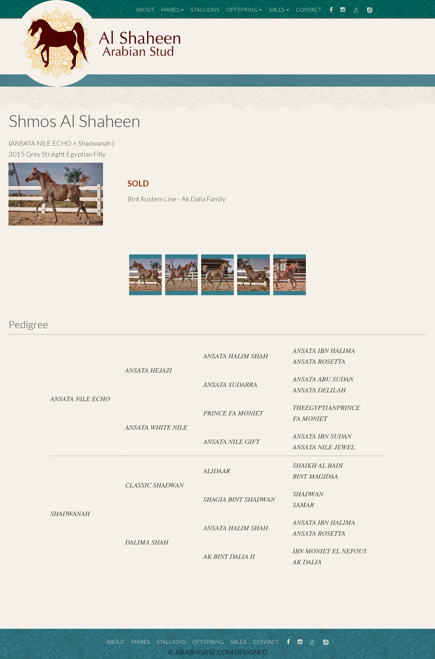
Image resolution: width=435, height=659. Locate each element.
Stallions (205, 9)
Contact (308, 9)
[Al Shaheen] (100, 42)
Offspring (242, 9)
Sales (277, 9)
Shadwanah (95, 143)
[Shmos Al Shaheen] (145, 274)
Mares (170, 9)
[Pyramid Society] (356, 9)
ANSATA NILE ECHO (41, 143)
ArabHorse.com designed (221, 652)
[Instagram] (343, 9)
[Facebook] (331, 9)
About (145, 9)
